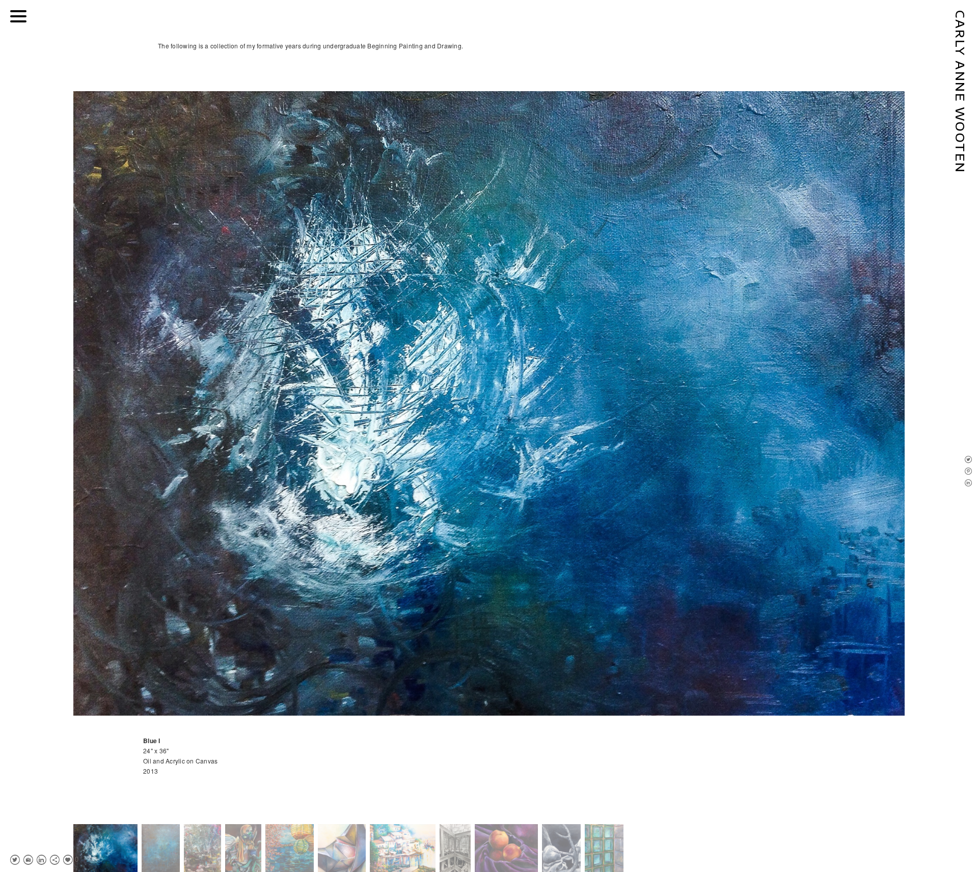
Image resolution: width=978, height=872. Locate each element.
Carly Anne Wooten (960, 92)
